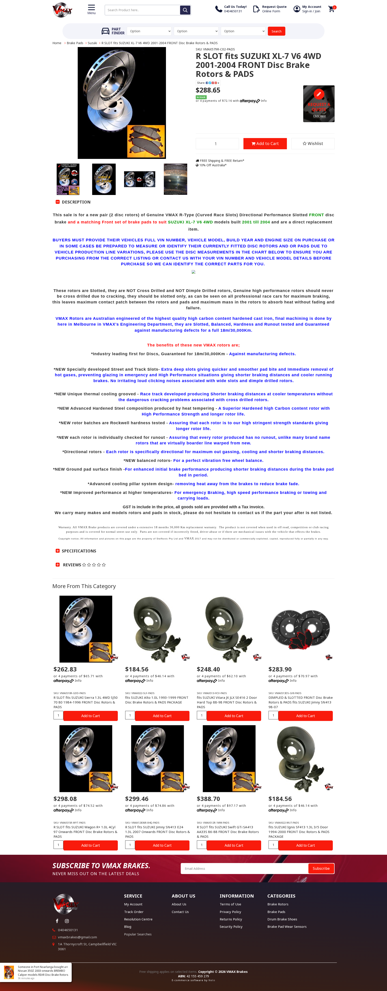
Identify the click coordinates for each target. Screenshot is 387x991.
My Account (133, 904)
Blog (127, 926)
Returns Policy (231, 919)
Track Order (134, 911)
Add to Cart (267, 143)
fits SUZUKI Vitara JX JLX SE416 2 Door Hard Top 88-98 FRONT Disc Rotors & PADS (227, 702)
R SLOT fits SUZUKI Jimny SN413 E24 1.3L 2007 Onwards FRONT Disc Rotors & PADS (157, 832)
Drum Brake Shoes (282, 919)
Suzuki (92, 43)
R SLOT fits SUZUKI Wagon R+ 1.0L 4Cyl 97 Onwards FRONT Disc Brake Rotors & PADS (85, 832)
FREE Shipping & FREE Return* (221, 160)
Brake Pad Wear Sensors (287, 926)
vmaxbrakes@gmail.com (77, 937)
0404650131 (68, 930)
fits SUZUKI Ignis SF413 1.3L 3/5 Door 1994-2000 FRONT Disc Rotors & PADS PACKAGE (299, 832)
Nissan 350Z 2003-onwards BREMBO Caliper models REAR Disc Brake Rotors (43, 972)
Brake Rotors (277, 904)
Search (277, 31)
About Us (179, 904)
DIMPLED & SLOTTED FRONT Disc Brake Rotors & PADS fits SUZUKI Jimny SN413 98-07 (301, 702)
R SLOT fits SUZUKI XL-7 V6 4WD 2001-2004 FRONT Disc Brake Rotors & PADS (159, 43)
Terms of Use (230, 904)
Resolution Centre (138, 919)
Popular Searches (138, 934)
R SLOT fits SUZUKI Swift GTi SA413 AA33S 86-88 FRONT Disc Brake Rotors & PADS (228, 832)
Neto (212, 980)
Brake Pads (75, 43)
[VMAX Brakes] (62, 9)
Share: (201, 83)
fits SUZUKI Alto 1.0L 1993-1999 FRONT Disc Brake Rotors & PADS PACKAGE (156, 699)
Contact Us (180, 911)
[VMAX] (329, 657)
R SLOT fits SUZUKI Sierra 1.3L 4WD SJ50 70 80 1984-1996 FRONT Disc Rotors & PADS (86, 702)
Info (264, 101)
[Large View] (68, 179)
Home (56, 43)
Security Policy (231, 926)
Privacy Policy (230, 911)
